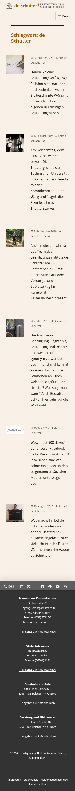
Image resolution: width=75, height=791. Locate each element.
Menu (66, 16)
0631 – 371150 (19, 586)
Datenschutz (31, 779)
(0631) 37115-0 (42, 617)
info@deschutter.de (42, 622)
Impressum (14, 779)
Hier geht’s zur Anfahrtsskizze (37, 632)
